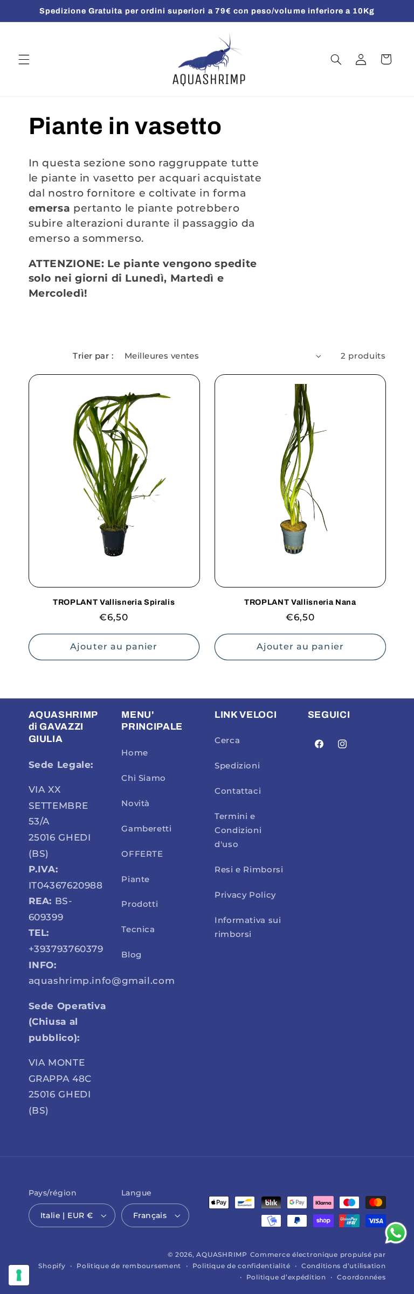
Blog (131, 955)
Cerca (227, 740)
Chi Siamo (143, 778)
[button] (23, 59)
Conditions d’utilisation (343, 1266)
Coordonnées (361, 1277)
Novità (135, 803)
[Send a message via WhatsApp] (396, 1233)
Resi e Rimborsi (249, 870)
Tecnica (138, 929)
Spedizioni (237, 766)
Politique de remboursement (129, 1266)
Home (134, 753)
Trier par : (93, 356)
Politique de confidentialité (241, 1266)
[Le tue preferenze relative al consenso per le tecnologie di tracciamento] (19, 1275)
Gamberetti (146, 829)
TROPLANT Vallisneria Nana (300, 602)
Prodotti (139, 904)
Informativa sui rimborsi (248, 927)
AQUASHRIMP (221, 1254)
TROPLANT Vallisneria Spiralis (114, 602)
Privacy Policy (245, 895)
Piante (135, 879)
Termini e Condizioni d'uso (238, 830)
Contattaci (238, 791)
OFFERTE (142, 854)
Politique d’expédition (286, 1277)
